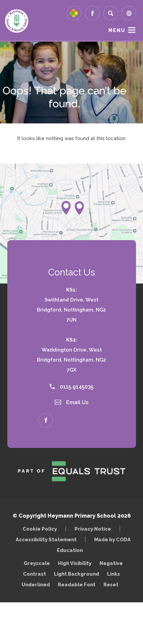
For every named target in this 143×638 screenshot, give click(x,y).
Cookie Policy (40, 529)
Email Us (76, 402)
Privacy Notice (92, 529)
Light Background (76, 574)
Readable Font (76, 584)
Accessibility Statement (46, 539)
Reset (110, 584)
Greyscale (37, 563)
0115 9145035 (76, 387)
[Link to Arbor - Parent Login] (74, 13)
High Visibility (74, 563)
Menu (116, 30)
